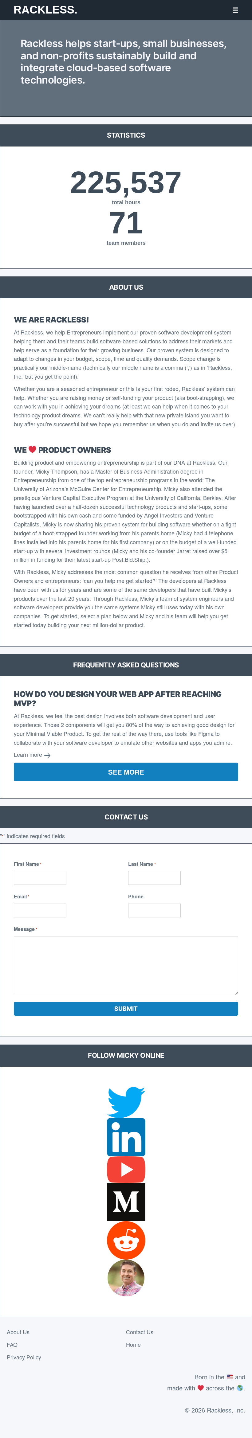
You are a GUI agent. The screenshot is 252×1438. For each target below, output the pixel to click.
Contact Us (139, 1332)
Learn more (29, 754)
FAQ (12, 1344)
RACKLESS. (45, 9)
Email (21, 896)
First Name (27, 863)
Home (133, 1344)
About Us (18, 1332)
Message (25, 928)
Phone (136, 896)
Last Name (142, 863)
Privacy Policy (24, 1357)
